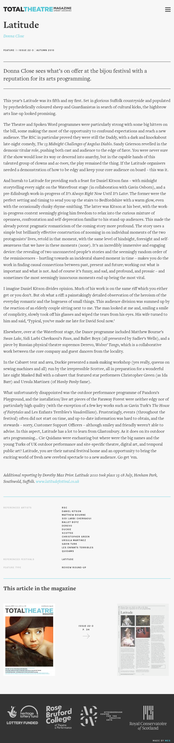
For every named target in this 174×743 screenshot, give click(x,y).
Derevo (67, 525)
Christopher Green (76, 536)
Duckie (66, 529)
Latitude (68, 559)
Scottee (67, 533)
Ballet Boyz (70, 522)
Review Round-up (74, 567)
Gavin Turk (69, 544)
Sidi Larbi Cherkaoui (77, 518)
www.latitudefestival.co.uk (57, 482)
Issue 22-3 (26, 50)
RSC (64, 507)
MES (168, 740)
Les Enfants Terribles (78, 547)
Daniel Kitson (71, 511)
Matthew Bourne (74, 515)
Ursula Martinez (74, 540)
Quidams (68, 551)
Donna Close (13, 36)
